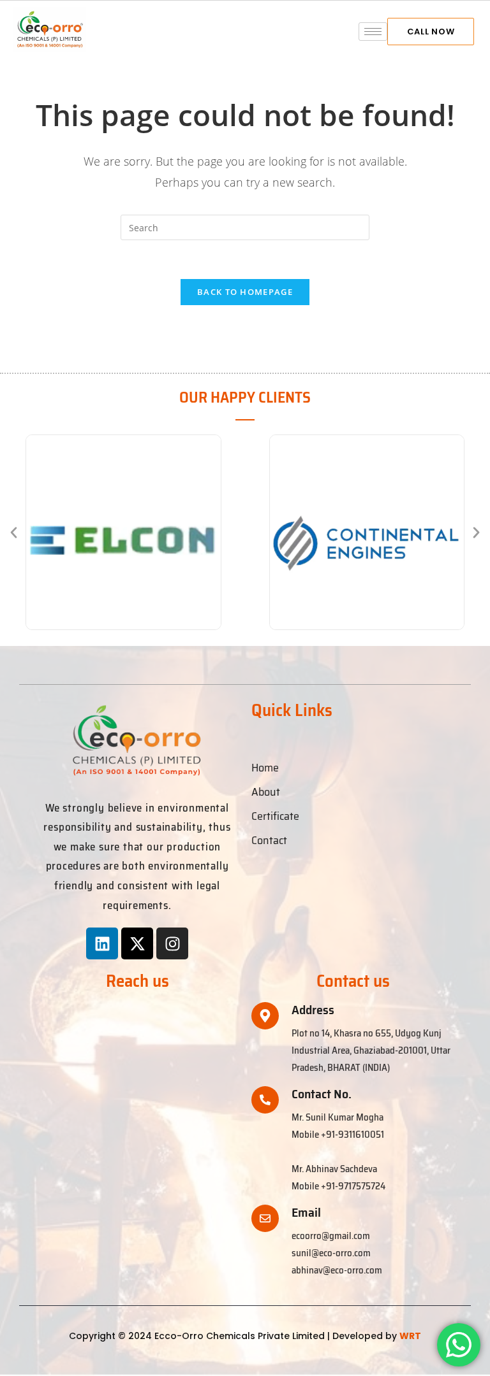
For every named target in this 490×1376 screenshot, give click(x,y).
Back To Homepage (245, 291)
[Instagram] (172, 943)
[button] (13, 532)
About (265, 792)
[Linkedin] (102, 943)
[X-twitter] (137, 943)
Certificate (275, 816)
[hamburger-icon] (373, 31)
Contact (269, 840)
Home (265, 768)
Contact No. (322, 1094)
